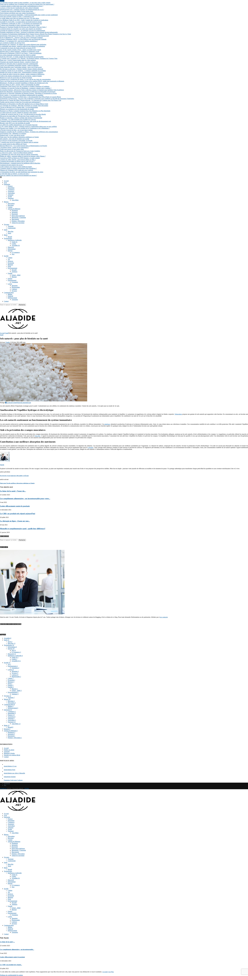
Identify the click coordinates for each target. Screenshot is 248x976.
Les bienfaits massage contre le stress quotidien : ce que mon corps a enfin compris (25, 2)
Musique (10, 264)
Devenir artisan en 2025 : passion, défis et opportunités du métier (20, 84)
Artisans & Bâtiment (14, 209)
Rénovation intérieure (18, 216)
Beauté (10, 237)
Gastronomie (12, 228)
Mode (5, 235)
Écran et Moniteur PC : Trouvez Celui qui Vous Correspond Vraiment (21, 37)
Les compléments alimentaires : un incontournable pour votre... (25, 499)
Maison (6, 202)
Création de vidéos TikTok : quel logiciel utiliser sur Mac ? (18, 160)
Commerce (11, 189)
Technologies (8, 238)
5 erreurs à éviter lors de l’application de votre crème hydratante (19, 8)
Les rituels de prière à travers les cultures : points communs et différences (22, 74)
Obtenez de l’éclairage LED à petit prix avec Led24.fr (16, 170)
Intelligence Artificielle (15, 240)
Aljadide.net (3, 788)
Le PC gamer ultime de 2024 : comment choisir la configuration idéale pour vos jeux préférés (28, 126)
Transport (11, 198)
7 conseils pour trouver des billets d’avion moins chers (16, 11)
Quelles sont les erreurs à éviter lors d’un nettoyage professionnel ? (20, 102)
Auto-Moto (15, 200)
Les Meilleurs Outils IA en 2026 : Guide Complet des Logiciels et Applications (24, 20)
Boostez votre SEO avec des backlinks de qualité (15, 123)
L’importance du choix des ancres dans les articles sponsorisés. (19, 154)
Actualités (7, 638)
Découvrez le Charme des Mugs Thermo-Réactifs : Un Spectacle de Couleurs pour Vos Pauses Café (30, 100)
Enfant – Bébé (16, 275)
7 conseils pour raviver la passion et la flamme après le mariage (19, 142)
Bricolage (11, 205)
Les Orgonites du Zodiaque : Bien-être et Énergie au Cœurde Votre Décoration (24, 105)
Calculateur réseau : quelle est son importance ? (14, 147)
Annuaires (15, 299)
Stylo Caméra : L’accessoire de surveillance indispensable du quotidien (21, 95)
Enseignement (12, 280)
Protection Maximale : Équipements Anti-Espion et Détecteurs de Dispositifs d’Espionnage (27, 91)
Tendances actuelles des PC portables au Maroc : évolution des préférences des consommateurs (29, 132)
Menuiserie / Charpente (19, 217)
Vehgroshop (178, 414)
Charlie (7, 342)
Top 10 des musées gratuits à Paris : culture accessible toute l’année (20, 50)
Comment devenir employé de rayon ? (11, 165)
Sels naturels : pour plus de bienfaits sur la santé (14, 139)
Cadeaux (14, 289)
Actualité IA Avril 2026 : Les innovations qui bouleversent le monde (21, 22)
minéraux (107, 424)
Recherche (22, 304)
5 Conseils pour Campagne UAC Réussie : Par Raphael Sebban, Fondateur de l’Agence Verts (28, 58)
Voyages (6, 224)
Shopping (15, 285)
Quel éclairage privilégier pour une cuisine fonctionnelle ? (17, 13)
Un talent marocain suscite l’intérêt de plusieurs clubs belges (18, 112)
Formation (15, 282)
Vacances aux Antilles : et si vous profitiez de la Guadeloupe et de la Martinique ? (25, 128)
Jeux (13, 254)
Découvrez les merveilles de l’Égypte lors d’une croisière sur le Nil (20, 116)
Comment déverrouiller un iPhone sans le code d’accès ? (17, 161)
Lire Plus (111, 972)
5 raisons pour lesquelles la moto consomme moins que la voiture (20, 25)
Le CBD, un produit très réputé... (11, 965)
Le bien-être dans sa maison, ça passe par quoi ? (14, 173)
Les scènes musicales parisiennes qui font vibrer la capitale (18, 55)
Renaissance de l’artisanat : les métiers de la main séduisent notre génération (23, 44)
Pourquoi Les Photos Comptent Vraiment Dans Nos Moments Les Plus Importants (25, 111)
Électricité (15, 214)
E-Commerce (16, 252)
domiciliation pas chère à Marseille (14, 773)
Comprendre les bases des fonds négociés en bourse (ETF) (18, 48)
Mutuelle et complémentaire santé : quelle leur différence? (22, 529)
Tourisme (10, 226)
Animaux (14, 271)
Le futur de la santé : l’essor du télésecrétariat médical (16, 153)
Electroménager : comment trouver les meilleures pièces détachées (20, 163)
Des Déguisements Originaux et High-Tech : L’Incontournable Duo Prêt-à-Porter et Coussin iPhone (30, 97)
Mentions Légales (9, 753)
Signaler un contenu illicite (12, 755)
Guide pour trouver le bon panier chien (12, 149)
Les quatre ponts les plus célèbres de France (13, 144)
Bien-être (10, 231)
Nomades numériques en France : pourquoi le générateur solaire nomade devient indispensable (29, 32)
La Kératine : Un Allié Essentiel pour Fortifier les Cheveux (18, 119)
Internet (10, 250)
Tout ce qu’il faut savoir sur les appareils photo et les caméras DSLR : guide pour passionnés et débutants (32, 81)
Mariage (14, 277)
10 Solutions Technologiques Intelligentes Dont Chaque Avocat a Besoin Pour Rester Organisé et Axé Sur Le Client (35, 34)
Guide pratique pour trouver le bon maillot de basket (16, 166)
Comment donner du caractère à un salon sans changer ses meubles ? (21, 29)
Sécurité (14, 270)
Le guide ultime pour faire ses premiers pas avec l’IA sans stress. (19, 18)
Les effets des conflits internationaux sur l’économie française (18, 125)
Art (9, 259)
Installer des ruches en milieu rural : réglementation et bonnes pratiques (21, 72)
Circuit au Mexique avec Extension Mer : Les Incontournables (19, 107)
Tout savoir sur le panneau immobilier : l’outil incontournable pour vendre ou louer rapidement (29, 15)
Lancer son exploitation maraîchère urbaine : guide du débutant (19, 65)
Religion (7, 729)
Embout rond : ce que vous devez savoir (12, 135)
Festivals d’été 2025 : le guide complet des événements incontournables (21, 57)
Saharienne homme (10, 776)
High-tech (11, 247)
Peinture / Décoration (18, 221)
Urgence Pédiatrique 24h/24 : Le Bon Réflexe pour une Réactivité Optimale (23, 39)
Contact (6, 301)
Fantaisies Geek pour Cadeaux (13, 780)
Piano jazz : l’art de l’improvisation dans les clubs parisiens (18, 60)
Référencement (12, 298)
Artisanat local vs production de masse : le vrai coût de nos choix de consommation (25, 79)
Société (6, 256)
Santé (5, 230)
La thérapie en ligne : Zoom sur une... (15, 521)
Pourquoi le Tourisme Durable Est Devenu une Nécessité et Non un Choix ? (23, 27)
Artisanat (10, 195)
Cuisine (10, 207)
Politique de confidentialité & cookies (11, 975)
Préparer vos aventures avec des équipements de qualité (17, 109)
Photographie (16, 287)
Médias (10, 294)
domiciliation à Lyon (10, 766)
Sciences (10, 261)
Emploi (10, 278)
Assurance (11, 191)
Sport (9, 233)
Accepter (105, 972)
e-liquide (90, 447)
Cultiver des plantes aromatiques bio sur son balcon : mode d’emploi (21, 76)
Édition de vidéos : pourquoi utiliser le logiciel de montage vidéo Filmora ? (23, 156)
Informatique (12, 249)
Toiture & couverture (18, 223)
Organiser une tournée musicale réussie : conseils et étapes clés (19, 62)
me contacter (164, 617)
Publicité (10, 296)
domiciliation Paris (9, 770)
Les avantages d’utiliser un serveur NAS (12, 43)
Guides (14, 243)
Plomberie (15, 210)
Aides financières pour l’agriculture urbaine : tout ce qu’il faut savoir (21, 67)
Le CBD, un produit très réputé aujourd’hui (17, 514)
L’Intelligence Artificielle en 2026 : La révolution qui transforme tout (21, 23)
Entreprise (7, 184)
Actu (5, 182)
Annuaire (7, 751)
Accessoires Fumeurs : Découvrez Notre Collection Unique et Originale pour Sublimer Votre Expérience (32, 90)
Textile (10, 196)
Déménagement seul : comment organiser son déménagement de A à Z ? (22, 9)
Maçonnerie (15, 219)
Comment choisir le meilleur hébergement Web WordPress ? (18, 168)
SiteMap (26, 788)
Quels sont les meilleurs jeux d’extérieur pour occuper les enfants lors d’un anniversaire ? (27, 4)
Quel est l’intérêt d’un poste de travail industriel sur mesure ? (18, 175)
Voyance (14, 291)
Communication (9, 292)
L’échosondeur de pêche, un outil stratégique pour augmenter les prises (21, 172)
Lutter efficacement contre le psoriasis (15, 506)
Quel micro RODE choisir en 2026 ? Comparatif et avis (17, 16)
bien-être (37, 436)
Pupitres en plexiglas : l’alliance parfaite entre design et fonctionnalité (21, 118)
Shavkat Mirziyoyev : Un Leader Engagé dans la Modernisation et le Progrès (23, 146)
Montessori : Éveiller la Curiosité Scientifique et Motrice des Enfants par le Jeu (24, 83)
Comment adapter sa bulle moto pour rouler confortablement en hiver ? (21, 6)
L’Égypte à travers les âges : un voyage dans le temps (16, 130)
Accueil (6, 181)
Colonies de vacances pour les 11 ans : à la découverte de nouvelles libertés (23, 114)
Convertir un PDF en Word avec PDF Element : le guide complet (20, 158)
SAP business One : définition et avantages (13, 133)
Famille (10, 273)
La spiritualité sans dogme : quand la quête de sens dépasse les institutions (22, 46)
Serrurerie (15, 212)
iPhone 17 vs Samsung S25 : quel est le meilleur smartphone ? (19, 41)
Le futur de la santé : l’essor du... (13, 491)
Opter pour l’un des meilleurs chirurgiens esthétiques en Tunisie (19, 137)
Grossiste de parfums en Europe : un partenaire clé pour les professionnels (22, 30)
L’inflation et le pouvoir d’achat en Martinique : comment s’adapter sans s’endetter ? (26, 88)
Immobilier (11, 188)
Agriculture (11, 193)
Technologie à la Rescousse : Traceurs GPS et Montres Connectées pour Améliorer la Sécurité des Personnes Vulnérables (37, 98)
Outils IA (14, 242)
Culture (10, 257)
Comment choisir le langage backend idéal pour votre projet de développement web (25, 121)
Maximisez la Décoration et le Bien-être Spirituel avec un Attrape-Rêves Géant (24, 104)
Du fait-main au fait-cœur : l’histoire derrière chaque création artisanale (21, 69)
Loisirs (10, 284)
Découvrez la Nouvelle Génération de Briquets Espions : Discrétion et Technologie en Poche (28, 93)
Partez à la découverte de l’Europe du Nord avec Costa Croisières (20, 151)
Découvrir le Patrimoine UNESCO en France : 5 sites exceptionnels (20, 53)
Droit (9, 266)
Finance (10, 186)
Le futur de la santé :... (7, 942)
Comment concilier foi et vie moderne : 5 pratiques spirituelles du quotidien (23, 70)
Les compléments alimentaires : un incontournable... (17, 949)
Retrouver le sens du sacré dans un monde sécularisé (16, 77)
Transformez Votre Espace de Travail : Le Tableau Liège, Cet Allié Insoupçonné (24, 36)
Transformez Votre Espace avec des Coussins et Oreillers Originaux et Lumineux (24, 86)
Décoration (11, 203)
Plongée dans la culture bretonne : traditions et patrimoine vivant (19, 51)
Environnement (12, 268)
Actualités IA (16, 245)
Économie (11, 263)
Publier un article (9, 750)
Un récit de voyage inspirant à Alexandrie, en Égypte (16, 140)
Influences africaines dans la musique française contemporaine (19, 63)
